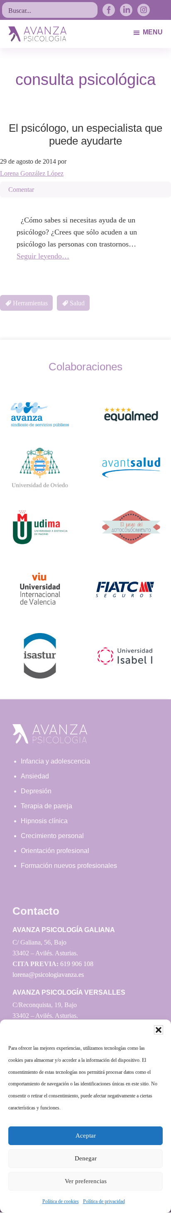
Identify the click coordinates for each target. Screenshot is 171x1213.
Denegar (86, 1158)
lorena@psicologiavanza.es (48, 974)
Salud (77, 303)
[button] (158, 1030)
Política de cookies (60, 1201)
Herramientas (30, 303)
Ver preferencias (86, 1181)
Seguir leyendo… (43, 256)
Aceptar (86, 1135)
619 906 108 (76, 963)
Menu (153, 32)
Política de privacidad (104, 1201)
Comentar (21, 189)
